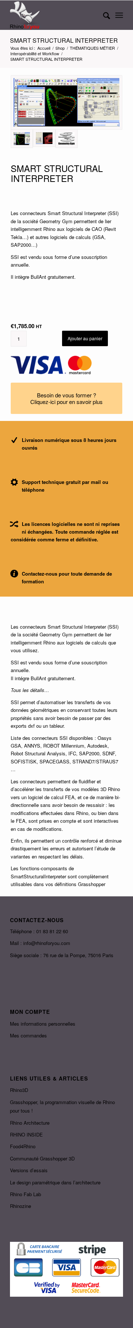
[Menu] (119, 15)
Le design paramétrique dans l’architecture (55, 1182)
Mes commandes (28, 1035)
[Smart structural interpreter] (44, 138)
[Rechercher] (103, 15)
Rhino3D (19, 1089)
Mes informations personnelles (42, 1023)
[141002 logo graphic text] (66, 138)
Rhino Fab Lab (25, 1194)
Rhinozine (20, 1205)
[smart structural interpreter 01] (66, 102)
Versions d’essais (29, 1170)
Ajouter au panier (85, 338)
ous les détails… (31, 689)
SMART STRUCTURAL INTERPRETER (64, 40)
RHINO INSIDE (26, 1134)
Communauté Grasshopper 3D (42, 1158)
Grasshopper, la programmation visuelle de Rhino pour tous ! (62, 1106)
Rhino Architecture (30, 1122)
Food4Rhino (22, 1146)
